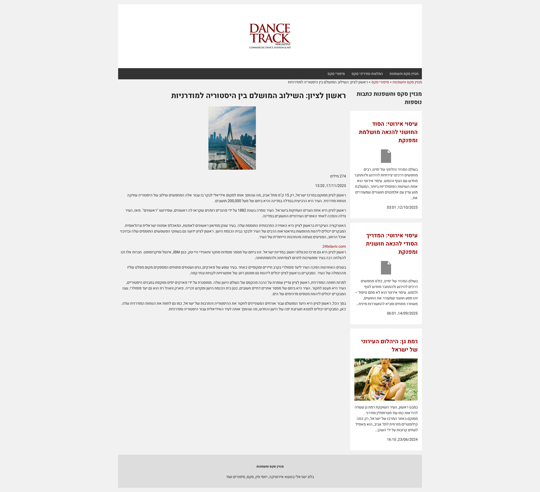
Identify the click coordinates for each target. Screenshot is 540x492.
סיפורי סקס (336, 73)
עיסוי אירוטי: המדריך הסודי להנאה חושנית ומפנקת (392, 243)
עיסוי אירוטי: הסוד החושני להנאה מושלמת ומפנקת (388, 132)
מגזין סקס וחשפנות (404, 73)
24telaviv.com (334, 246)
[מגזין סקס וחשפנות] (270, 36)
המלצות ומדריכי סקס (367, 73)
